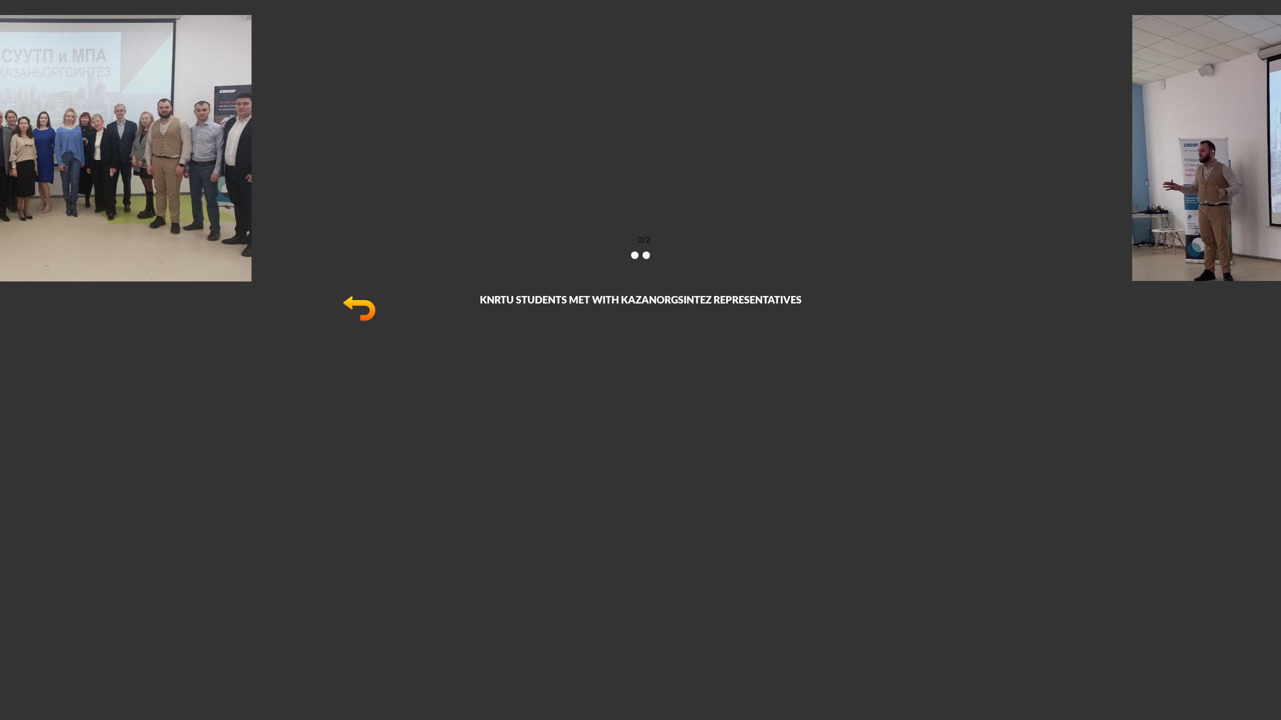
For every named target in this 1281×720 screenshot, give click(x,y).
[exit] (359, 321)
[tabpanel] (640, 148)
